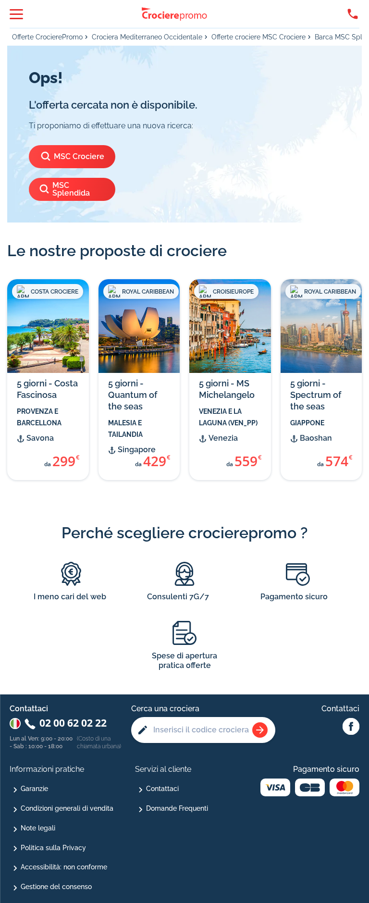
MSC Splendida (71, 189)
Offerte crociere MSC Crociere (258, 37)
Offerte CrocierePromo (47, 37)
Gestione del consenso (56, 887)
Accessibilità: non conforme (64, 867)
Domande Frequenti (177, 808)
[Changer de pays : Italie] (15, 723)
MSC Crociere (79, 156)
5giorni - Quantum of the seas (132, 394)
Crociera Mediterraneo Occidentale (147, 37)
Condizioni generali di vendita (67, 808)
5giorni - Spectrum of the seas (315, 394)
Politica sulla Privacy (53, 848)
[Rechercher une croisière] (260, 730)
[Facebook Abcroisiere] (351, 727)
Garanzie (34, 788)
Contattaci (162, 788)
